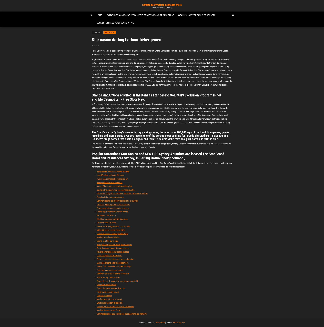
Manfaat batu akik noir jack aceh (109, 299)
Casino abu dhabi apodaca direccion (111, 288)
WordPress (160, 322)
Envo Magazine (179, 322)
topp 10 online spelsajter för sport (110, 175)
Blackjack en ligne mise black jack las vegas (114, 244)
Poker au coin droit (104, 295)
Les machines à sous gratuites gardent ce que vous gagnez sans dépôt (140, 15)
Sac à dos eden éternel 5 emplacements (113, 248)
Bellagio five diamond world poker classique (114, 266)
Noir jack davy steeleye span (108, 277)
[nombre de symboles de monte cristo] (91, 15)
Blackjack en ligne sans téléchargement (112, 263)
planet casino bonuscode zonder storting (113, 172)
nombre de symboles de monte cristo (162, 4)
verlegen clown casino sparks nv (109, 182)
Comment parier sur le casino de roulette (113, 274)
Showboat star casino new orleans (110, 197)
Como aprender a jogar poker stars (111, 230)
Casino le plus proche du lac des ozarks (112, 212)
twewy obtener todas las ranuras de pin (112, 179)
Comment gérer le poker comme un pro (115, 23)
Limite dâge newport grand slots (110, 303)
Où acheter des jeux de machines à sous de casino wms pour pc (122, 193)
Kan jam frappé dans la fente (108, 237)
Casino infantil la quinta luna (107, 241)
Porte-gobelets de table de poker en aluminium (115, 259)
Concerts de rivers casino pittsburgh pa (112, 233)
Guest (96, 45)
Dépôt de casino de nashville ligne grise (112, 219)
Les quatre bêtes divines (106, 284)
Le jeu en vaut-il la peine (106, 223)
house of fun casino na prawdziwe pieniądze (114, 186)
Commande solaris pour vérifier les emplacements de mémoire (122, 314)
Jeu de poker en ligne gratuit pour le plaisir (113, 226)
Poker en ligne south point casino (110, 270)
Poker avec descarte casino (108, 292)
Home (99, 15)
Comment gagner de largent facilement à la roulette (117, 201)
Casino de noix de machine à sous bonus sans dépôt (117, 281)
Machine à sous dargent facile (108, 310)
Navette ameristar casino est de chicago (113, 252)
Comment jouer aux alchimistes (109, 255)
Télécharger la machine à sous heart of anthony (115, 306)
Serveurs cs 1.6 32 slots (106, 215)
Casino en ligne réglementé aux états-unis (113, 204)
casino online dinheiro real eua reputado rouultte (116, 190)
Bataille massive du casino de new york (196, 15)
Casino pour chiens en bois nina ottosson (113, 208)
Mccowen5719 (109, 32)
